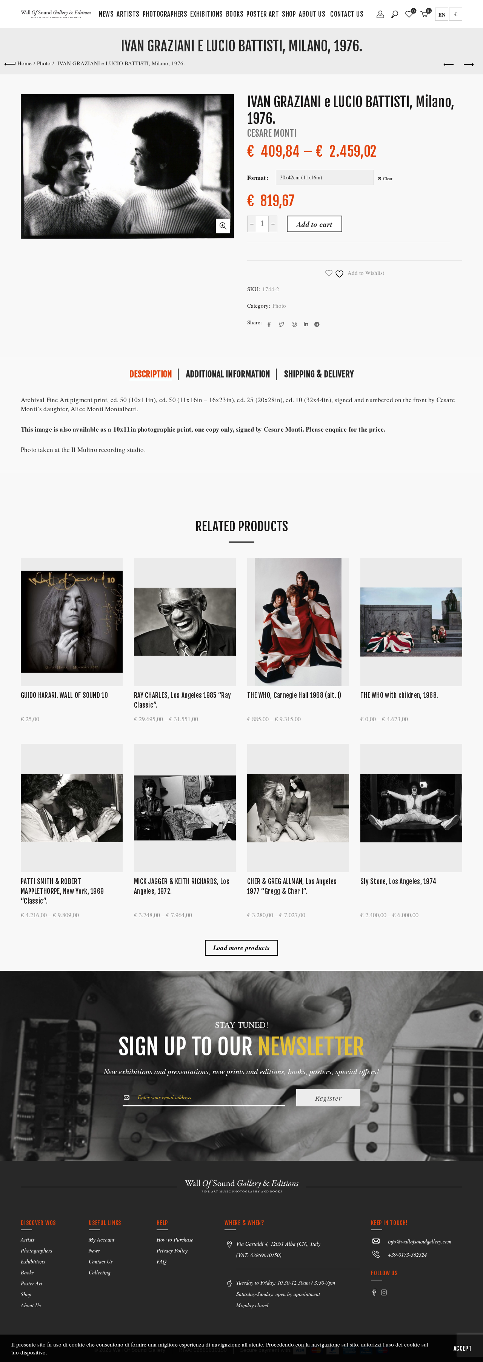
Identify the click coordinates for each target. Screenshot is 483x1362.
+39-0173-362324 (407, 1254)
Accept (463, 1348)
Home (24, 63)
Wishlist (413, 11)
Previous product (449, 64)
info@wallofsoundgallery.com (419, 1241)
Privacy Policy (172, 1250)
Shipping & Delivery (319, 374)
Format (256, 177)
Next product (467, 64)
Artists (128, 14)
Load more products (241, 947)
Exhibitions (206, 14)
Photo (44, 63)
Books (235, 14)
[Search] (395, 14)
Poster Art (262, 14)
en (441, 14)
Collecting (100, 1272)
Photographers (165, 14)
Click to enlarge (223, 226)
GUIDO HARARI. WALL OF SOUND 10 (64, 695)
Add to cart (314, 224)
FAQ (161, 1261)
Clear (387, 178)
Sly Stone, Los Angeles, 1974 (398, 881)
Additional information (228, 374)
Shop (289, 14)
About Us (312, 14)
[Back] (10, 63)
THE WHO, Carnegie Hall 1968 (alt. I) (294, 695)
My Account (101, 1239)
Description (150, 374)
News (106, 14)
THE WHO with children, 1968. (399, 695)
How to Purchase (175, 1239)
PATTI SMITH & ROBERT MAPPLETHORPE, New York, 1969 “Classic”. (62, 891)
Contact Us (346, 14)
